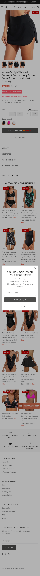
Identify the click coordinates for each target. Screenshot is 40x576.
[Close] (35, 268)
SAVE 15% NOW (20, 300)
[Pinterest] (21, 306)
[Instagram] (18, 306)
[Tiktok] (24, 306)
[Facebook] (15, 306)
